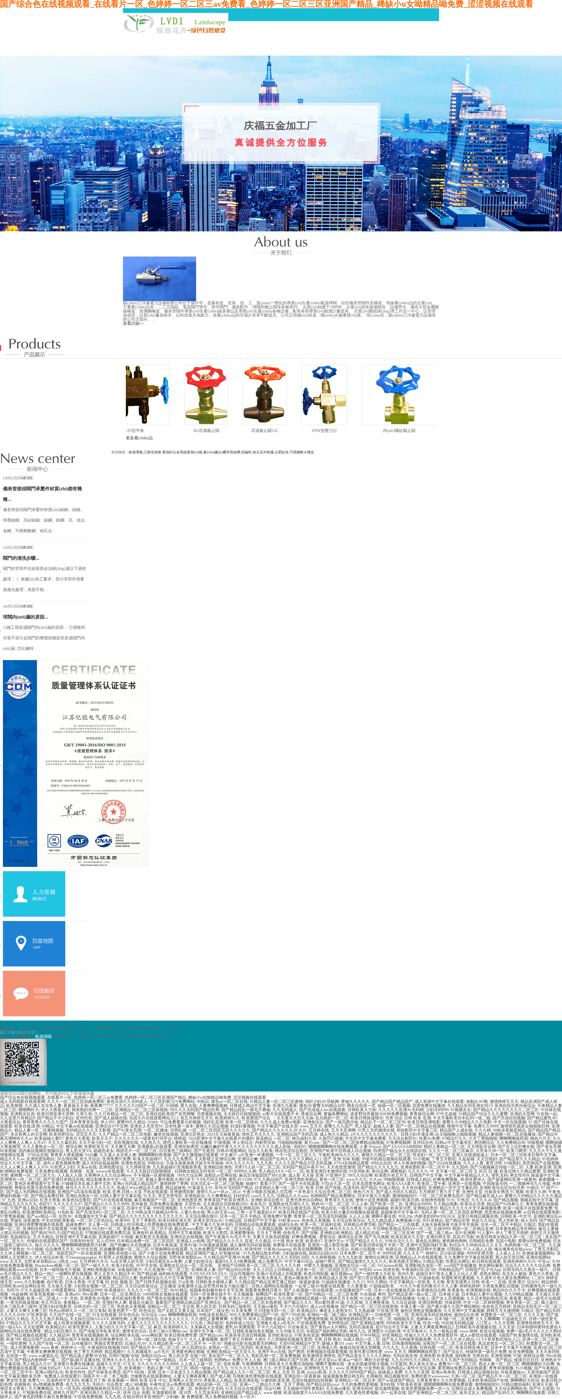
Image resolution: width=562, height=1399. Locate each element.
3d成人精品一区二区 (361, 1339)
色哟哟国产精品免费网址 (332, 1196)
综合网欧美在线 (125, 1335)
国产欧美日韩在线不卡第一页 (377, 1245)
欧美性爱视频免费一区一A (425, 1388)
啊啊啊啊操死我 (513, 1138)
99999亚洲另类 (480, 1253)
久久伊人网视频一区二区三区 (27, 1253)
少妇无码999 (437, 1110)
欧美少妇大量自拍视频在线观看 (350, 1212)
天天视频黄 (243, 1294)
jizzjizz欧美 (317, 1372)
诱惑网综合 (484, 1142)
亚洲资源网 (501, 1356)
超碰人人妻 (383, 1126)
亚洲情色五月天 (319, 1368)
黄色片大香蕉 (77, 1138)
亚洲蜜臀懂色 (242, 1233)
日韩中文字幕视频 (184, 1233)
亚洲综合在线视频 (186, 1237)
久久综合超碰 (403, 1302)
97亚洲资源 (37, 1315)
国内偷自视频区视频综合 (41, 1151)
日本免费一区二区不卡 (360, 1253)
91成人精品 (389, 1188)
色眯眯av (424, 1319)
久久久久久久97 (67, 1204)
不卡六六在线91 (294, 1306)
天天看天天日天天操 (295, 1118)
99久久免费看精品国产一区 (254, 1315)
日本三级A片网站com (168, 1331)
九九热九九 (150, 1142)
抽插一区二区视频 (394, 1106)
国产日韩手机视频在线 (155, 1282)
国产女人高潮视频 (447, 1298)
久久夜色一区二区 (106, 1368)
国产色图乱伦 (315, 1229)
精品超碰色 (175, 1188)
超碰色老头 (103, 1151)
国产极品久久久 (298, 1302)
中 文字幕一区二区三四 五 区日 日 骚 (464, 1171)
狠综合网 (74, 1147)
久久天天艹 (413, 1253)
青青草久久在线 (339, 1200)
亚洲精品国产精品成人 (241, 1393)
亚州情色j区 (338, 1323)
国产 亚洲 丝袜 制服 (341, 1159)
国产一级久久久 (95, 1265)
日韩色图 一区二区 (392, 1315)
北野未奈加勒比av (185, 1257)
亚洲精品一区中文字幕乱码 (452, 1188)
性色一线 (431, 1323)
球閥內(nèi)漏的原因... (25, 617)
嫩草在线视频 (166, 1134)
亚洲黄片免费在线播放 (73, 1364)
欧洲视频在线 (478, 1290)
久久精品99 (59, 1335)
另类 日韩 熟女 (327, 1339)
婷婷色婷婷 (470, 1286)
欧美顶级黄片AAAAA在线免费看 (313, 1393)
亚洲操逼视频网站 (538, 1253)
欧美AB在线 (122, 1265)
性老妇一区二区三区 (431, 1155)
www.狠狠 (273, 1393)
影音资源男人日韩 (463, 1282)
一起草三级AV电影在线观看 (319, 1286)
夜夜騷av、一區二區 (82, 1302)
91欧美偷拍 (80, 1229)
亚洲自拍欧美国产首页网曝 (170, 1114)
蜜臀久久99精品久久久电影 (466, 1122)
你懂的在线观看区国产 (47, 1241)
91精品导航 (433, 1261)
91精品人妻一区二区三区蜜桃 (276, 1101)
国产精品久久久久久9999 (106, 1204)
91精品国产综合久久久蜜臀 (483, 1114)
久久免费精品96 (510, 1142)
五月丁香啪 (294, 1384)
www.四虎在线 (386, 1270)
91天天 (149, 1196)
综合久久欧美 (260, 1151)
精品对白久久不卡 (509, 1290)
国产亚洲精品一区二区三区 (432, 1393)
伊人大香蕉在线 (55, 1110)
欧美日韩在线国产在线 (298, 1212)
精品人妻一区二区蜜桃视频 (39, 1130)
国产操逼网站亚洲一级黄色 (512, 1179)
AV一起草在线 (393, 1393)
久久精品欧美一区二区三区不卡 (177, 1343)
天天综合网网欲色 (510, 1388)
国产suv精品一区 (42, 1216)
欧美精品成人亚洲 (330, 1278)
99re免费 (90, 1294)
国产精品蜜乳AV (542, 1118)
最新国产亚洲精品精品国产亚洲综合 (188, 1302)
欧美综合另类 (472, 1204)
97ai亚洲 (185, 1282)
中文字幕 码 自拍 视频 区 (110, 1282)
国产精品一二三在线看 (398, 1224)
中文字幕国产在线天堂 (277, 1126)
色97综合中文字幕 (392, 1327)
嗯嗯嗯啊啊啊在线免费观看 (332, 1147)
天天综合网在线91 (201, 1216)
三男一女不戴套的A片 (256, 1212)
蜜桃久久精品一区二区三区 (386, 1155)
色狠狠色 (22, 1384)
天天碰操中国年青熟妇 (303, 1388)
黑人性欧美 (508, 1220)
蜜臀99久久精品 (131, 1122)
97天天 (129, 1364)
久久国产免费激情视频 (307, 1319)
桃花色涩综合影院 (291, 1151)
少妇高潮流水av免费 (163, 1261)
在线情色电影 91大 (438, 1200)
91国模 (172, 1106)
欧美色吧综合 (61, 1134)
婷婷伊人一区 (73, 1347)
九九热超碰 (364, 1311)
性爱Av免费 (429, 1138)
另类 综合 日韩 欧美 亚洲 (408, 1118)
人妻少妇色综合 (198, 1261)
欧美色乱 (264, 1347)
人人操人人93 (507, 1253)
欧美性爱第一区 (288, 1294)
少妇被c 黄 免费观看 (184, 1397)
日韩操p (454, 1249)
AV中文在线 (86, 1249)
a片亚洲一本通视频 (256, 1155)
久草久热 (84, 1114)
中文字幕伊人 (414, 1331)
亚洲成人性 (327, 1347)
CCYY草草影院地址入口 (498, 1339)
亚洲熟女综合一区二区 (355, 1265)
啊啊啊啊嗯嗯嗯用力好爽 (84, 1245)
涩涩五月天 (86, 1134)
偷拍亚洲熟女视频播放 (420, 1311)
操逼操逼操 (309, 1282)
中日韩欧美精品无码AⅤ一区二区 (402, 1229)
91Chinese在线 (390, 1265)
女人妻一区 (98, 1224)
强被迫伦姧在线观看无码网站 (250, 1343)
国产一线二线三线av (434, 1233)
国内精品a (396, 1368)
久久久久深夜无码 (108, 1323)
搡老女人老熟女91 (335, 1311)
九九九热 (264, 1163)
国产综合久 (453, 1352)
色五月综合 (51, 1302)
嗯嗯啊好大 (28, 1110)
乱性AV (65, 1216)
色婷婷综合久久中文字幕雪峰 (166, 1278)
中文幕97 (228, 1155)
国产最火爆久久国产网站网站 (453, 1306)
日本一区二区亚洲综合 (120, 1294)
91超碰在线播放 (336, 1282)
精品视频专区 (396, 1376)
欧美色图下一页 (122, 1311)
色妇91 (300, 1147)
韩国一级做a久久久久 (209, 1368)
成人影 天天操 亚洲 (305, 1175)
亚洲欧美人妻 (203, 1270)
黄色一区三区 (331, 1179)
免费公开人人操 (246, 1360)
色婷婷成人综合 (239, 1323)
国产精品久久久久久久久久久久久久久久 (146, 1216)
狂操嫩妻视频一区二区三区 (124, 1249)
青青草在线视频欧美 (90, 1335)
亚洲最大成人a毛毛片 (275, 1323)
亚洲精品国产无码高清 (297, 1134)
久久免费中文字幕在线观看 (468, 1257)
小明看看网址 (63, 1290)
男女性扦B (519, 1175)
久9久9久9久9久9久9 (208, 1274)
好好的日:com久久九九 (254, 1196)
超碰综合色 (288, 1224)
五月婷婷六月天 (93, 1261)
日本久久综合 (336, 1249)
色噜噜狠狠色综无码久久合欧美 (110, 1388)
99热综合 (156, 1163)
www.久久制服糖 (29, 1282)
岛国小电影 (506, 1241)
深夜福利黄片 (129, 1270)
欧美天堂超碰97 (147, 1159)
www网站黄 (151, 1335)
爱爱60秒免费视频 (534, 1241)
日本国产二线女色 (212, 1311)
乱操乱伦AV (136, 1343)
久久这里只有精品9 (17, 1118)
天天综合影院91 (402, 1138)
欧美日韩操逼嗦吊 (366, 1118)
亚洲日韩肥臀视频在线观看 (39, 1224)
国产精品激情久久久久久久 (362, 1261)
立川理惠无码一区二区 (274, 1311)
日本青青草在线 (84, 1122)
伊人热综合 (242, 1142)
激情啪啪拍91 (404, 1196)
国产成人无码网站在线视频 (30, 1192)
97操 (517, 1356)
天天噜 (438, 1282)
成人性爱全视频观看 (71, 1323)
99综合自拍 (381, 1163)
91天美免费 (241, 1311)
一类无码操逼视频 (22, 1302)
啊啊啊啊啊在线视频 (339, 1335)
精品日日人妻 (125, 1278)
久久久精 (482, 1130)
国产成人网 (220, 1376)
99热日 (203, 1101)
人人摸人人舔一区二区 (200, 1364)
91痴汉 (533, 1188)
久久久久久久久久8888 (157, 1364)
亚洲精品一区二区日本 (355, 1380)
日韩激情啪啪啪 (406, 1343)
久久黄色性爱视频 (361, 1393)
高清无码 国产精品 (360, 1188)
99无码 (365, 1270)
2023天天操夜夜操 (223, 1134)
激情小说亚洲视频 (371, 1200)
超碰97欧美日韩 (404, 1200)
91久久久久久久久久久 (251, 1368)
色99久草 (405, 1274)
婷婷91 (432, 1253)
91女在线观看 (104, 1315)
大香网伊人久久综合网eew (107, 1175)
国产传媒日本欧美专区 (99, 1331)
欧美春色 (456, 1290)
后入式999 (105, 1241)
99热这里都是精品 (509, 1130)
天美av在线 (87, 1167)
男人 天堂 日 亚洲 (289, 1372)
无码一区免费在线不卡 (210, 1294)
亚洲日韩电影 (430, 1302)
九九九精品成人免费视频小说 (393, 1220)
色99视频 (293, 1229)
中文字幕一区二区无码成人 (230, 1229)
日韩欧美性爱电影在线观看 (257, 1376)
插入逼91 (549, 1302)
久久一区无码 (67, 1388)
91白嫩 (91, 1155)
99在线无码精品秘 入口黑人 (466, 1323)
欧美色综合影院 (76, 1200)
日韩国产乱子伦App (483, 1270)
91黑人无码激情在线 (376, 1130)
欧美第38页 (400, 1208)
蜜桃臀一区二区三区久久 (32, 1175)
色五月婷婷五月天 (196, 1118)
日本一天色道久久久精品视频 (184, 1372)
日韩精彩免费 (481, 1241)
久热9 (260, 1339)
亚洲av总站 (28, 1200)
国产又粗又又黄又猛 (175, 1311)
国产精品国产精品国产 (392, 1101)
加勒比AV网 (477, 1101)
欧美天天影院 (215, 1233)
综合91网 (272, 1388)
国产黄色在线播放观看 (167, 1298)
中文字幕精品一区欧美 (409, 1282)
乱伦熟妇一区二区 (332, 1118)
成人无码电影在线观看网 (22, 1101)
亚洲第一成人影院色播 (328, 1245)
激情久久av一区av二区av (218, 1192)
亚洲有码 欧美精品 (149, 1233)
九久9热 (285, 1298)
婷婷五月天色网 (343, 1298)
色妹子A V (177, 1339)
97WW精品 (370, 1335)
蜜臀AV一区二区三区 (457, 1364)
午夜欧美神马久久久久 (338, 1155)
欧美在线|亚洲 (27, 1126)
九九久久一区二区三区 (147, 1290)
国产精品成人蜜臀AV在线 (84, 1356)
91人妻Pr (485, 1233)
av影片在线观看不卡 (280, 1114)
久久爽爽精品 (219, 1196)
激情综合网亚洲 (378, 1257)
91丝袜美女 (298, 1327)
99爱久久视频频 (318, 1265)
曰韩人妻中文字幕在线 (120, 1196)
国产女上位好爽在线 (516, 1147)
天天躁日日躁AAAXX (89, 1319)
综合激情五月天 (59, 1249)
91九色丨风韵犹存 (207, 1323)
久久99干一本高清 (195, 1208)
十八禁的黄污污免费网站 (172, 1101)
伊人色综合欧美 (49, 1257)
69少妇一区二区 (106, 1229)
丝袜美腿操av (513, 1372)
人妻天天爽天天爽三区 (26, 1311)
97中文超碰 (446, 1114)
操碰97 (252, 1183)
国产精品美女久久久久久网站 (364, 1356)
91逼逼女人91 (200, 1188)
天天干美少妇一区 (95, 1142)
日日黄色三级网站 (175, 1151)
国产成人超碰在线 (110, 1118)
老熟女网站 (489, 1274)
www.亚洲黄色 (349, 1368)
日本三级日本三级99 (18, 1306)
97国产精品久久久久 (364, 1241)
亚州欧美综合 (280, 1335)
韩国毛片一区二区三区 (136, 1151)
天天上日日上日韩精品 (273, 1270)
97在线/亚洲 (387, 1311)
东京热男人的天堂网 (28, 1134)
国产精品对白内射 (234, 1270)
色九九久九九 (78, 1384)
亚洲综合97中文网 (111, 1126)
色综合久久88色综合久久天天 (475, 1245)
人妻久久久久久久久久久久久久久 (158, 1323)
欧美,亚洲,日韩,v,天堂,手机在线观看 (135, 1192)
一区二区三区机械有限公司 (82, 1208)
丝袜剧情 (453, 1302)
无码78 (12, 1290)
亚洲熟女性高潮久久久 (288, 1204)
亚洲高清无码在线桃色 (431, 1315)
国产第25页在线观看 (367, 1278)
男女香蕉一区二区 (522, 1302)
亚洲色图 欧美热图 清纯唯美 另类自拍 (454, 1356)
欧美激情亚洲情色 (319, 1356)
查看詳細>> (133, 323)
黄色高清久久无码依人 (127, 1101)
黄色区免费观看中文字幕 (36, 1183)
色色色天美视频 (315, 1220)
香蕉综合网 (311, 1114)
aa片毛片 (161, 1352)
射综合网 (380, 1171)
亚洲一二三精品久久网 (260, 1384)
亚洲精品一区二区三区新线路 (141, 1110)
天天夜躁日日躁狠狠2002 (225, 1204)
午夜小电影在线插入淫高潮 (267, 1192)
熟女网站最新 (491, 1265)
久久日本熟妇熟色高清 (486, 1298)
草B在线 (387, 1384)
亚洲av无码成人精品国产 (135, 1183)
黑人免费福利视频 (221, 1397)
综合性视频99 (241, 1274)
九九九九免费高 (178, 1159)
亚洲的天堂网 (522, 1114)
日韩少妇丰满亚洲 (416, 1134)
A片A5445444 (75, 1368)
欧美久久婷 (536, 1192)
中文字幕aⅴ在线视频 (74, 1126)
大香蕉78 (238, 1319)
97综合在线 (38, 1155)
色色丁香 (247, 1278)
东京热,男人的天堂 (199, 1306)
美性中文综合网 (421, 1368)
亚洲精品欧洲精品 (336, 1233)
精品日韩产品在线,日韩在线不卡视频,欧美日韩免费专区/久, (77, 1339)
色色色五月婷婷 (496, 1306)
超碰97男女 (325, 1261)
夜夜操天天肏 (76, 1106)
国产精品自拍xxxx (322, 1384)
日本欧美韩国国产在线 (487, 1380)
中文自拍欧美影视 (58, 1220)
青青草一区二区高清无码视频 (320, 1216)
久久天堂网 (504, 1323)
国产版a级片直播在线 (80, 1360)
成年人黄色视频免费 (61, 1163)
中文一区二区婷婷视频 (483, 1302)
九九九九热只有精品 (49, 1319)
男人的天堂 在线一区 (187, 1356)
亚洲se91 (72, 1294)
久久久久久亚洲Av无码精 (401, 1110)
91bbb (153, 1122)
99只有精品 (432, 1220)
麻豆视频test (341, 1274)
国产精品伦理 (457, 1220)
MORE (27, 478)
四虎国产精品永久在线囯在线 (399, 1151)
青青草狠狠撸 (501, 1368)
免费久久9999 (486, 1126)
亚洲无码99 (362, 1388)
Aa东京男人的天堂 (126, 1261)
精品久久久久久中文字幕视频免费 (470, 1208)
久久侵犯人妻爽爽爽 (209, 1319)
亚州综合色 (423, 1142)
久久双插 (354, 1302)
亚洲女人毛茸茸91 (146, 1126)
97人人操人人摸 (477, 1249)
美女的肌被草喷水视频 (367, 1364)
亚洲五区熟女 (192, 1134)
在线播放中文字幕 (90, 1216)
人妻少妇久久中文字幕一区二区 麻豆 (128, 1327)
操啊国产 (264, 1294)
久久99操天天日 (289, 1331)
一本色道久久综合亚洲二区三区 (322, 1192)
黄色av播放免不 (298, 1278)
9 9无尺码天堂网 (212, 1179)
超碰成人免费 (390, 1372)
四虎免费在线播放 (428, 1106)
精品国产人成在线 (456, 1130)
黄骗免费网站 (335, 1114)
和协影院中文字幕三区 (417, 1130)
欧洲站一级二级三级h (326, 1315)
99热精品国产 (450, 1270)
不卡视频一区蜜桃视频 (154, 1175)
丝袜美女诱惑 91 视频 (504, 1192)
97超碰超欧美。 (383, 1286)
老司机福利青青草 (128, 1298)
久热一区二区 (463, 1376)
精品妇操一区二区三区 (216, 1384)
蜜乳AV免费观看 (240, 1327)
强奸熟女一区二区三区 (216, 1278)
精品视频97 (114, 1352)
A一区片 (247, 1397)
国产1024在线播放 (444, 1163)
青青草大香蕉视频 (66, 1155)
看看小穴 (268, 1183)
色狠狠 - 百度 (82, 1171)
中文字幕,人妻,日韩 (372, 1343)
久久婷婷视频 (323, 1257)
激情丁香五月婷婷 (236, 1339)
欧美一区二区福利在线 (320, 1224)
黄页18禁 (494, 1163)
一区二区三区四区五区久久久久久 (219, 1130)
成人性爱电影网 (24, 1347)
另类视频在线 (209, 1114)
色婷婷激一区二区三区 (525, 1245)
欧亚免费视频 (521, 1352)
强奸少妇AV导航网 (322, 1101)
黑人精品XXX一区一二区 (281, 1171)
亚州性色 (84, 1118)
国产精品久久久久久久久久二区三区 (506, 1110)
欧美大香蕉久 (269, 1278)
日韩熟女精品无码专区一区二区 (203, 1171)
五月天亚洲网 (343, 1130)
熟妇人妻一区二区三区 (167, 1368)
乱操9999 (442, 1229)
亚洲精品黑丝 (425, 1208)
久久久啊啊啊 (487, 1319)
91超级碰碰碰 (376, 1208)
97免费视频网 (398, 1142)
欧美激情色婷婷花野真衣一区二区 (361, 1319)
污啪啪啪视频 (289, 1142)
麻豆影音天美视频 (151, 1237)
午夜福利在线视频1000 (108, 1347)
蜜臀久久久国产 (338, 1126)
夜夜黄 (515, 1298)
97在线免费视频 (88, 1397)
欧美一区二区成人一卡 (47, 1298)
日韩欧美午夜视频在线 (475, 1327)
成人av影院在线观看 (478, 1335)
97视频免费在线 (37, 1393)
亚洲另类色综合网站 (304, 1200)
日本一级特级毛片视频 (60, 1270)
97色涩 (463, 1200)
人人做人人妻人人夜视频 (88, 1278)
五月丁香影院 (144, 1220)
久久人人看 (473, 1163)
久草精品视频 (270, 1229)
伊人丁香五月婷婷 (512, 1233)
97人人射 (360, 1204)
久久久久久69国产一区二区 (139, 1106)
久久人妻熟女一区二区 (43, 1147)
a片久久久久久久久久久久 (374, 1134)
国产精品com (211, 1335)
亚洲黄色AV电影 (95, 1298)
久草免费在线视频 (51, 1171)
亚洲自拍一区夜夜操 (302, 1376)
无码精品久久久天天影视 (88, 1130)
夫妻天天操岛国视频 (271, 1237)
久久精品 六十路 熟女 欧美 (279, 1241)
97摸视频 (222, 1142)
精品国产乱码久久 (498, 1393)
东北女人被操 (514, 1274)
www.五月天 (311, 1126)
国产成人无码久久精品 (396, 1192)
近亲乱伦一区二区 (157, 1388)
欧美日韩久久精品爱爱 (520, 1171)
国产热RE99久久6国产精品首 (57, 1233)
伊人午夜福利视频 (409, 1163)
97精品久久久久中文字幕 (28, 1323)
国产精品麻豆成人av (484, 1196)
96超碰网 (19, 1294)
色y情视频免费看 (48, 1384)
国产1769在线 (293, 1315)
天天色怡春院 (414, 1188)
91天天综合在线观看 (243, 1388)
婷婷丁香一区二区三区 (43, 1278)
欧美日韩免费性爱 (181, 1335)
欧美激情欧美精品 (39, 1212)
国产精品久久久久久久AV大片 (279, 1130)
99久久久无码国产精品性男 (194, 1110)
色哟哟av (222, 1360)
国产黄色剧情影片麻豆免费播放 (43, 1397)
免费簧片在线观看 (289, 1245)
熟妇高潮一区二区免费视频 (276, 1356)
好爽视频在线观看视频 (326, 1352)
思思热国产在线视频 (540, 1163)
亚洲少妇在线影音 (55, 1306)
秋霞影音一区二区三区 (501, 1315)
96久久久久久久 (239, 1163)
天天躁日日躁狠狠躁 (241, 1114)
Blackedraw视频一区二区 (57, 1265)
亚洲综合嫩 (247, 1159)
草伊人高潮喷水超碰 (266, 1319)
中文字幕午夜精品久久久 (466, 1175)
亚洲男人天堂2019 (185, 1380)
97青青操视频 (12, 1216)
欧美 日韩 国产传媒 (323, 1188)
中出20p (405, 1216)
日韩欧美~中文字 (515, 1216)
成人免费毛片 (270, 1261)
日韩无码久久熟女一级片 (525, 1270)
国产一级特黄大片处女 (374, 1274)
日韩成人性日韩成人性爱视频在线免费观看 (150, 1224)
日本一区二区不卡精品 (240, 1216)
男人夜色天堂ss (422, 1364)
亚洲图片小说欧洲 (384, 1331)
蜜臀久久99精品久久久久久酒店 (533, 1196)
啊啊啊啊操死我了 (424, 1352)
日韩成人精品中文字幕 (249, 1106)
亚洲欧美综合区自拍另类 (502, 1188)
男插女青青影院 (108, 1343)
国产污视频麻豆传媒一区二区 (496, 1167)
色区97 (45, 1204)
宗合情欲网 (67, 1159)
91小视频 (421, 1159)
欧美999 (122, 1220)
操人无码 (529, 1220)
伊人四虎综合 (194, 1347)
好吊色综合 (129, 1315)
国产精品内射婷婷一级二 (36, 1360)
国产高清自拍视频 (508, 1118)
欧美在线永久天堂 (407, 1237)
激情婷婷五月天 (504, 1101)
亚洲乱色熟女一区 (82, 1196)
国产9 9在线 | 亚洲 (139, 1372)
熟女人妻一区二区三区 (499, 1364)
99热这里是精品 (213, 1315)
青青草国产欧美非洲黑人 (226, 1200)
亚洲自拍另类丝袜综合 (514, 1106)
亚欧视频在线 (126, 1142)
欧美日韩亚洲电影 (423, 1122)
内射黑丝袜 (265, 1142)
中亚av (544, 1261)
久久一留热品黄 (443, 1331)
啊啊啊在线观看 (531, 1393)
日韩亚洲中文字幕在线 (75, 1237)
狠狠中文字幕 (459, 1126)
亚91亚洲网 (465, 1233)
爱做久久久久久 (355, 1101)
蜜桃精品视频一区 (310, 1298)
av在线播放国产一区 (353, 1290)
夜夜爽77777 (101, 1106)
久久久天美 (534, 1315)
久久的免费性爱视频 (359, 1384)
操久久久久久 (47, 1245)
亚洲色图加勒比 (40, 1159)
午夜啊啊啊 (252, 1364)
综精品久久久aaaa (292, 1196)
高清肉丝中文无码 (62, 1380)
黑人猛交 (363, 1126)
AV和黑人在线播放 (115, 1257)
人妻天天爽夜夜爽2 (190, 1376)
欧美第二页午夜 (431, 1183)
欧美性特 (253, 1249)
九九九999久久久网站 (410, 1360)
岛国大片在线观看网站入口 (153, 1118)
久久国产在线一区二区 (69, 1315)
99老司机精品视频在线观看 (386, 1159)
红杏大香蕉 (50, 1200)
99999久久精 (245, 1171)
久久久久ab (481, 1200)
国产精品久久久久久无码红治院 (280, 1257)
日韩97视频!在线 (124, 1356)
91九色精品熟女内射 (261, 1253)
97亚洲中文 (335, 1175)
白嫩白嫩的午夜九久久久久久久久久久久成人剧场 (246, 1147)
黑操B (15, 1220)
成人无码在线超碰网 (100, 1163)
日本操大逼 (449, 1294)
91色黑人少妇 (62, 1167)
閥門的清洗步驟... (21, 558)
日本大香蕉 (75, 1282)
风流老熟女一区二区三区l (501, 1343)
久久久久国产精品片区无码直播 (303, 1163)
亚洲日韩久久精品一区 (100, 1393)
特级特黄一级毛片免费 (486, 1352)
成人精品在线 (367, 1233)
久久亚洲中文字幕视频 (463, 1311)
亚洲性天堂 (472, 1192)
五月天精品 (43, 1237)
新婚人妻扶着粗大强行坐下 (170, 1179)
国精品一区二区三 (164, 1306)
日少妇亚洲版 (452, 1253)
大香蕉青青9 (427, 1380)
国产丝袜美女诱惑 (104, 1372)
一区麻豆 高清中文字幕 (130, 1208)
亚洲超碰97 (108, 1237)
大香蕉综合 (10, 1122)
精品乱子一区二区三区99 (382, 1122)
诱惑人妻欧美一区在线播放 (187, 1142)
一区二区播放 (155, 1130)
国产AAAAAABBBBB (402, 1147)
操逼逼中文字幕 (545, 1175)
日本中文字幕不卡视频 (510, 1347)
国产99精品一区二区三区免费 (331, 1294)
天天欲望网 (33, 1327)
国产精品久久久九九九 (377, 1167)
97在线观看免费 (311, 1323)
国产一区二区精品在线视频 (420, 1126)
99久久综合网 (190, 1175)
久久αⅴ (375, 1179)
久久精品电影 (446, 1204)
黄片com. (312, 1142)
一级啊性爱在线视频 (73, 1274)
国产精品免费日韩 (47, 1196)
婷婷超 (180, 1138)
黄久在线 (188, 1106)
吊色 (74, 1298)
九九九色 (112, 1397)
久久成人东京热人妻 (43, 1106)
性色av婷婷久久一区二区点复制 (77, 1311)
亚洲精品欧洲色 (217, 1167)
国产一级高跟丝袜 (341, 1122)
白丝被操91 (82, 1343)
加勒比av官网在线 (220, 1175)
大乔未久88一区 (490, 1151)
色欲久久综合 (484, 1220)
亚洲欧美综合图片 (267, 1200)
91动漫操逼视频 (213, 1245)
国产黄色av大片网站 (328, 1327)
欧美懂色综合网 (431, 1290)
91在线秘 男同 (373, 1294)
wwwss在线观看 (110, 1171)
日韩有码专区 (82, 1241)
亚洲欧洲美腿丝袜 (99, 1270)
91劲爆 (127, 1237)
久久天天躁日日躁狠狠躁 (149, 1171)
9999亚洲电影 (165, 1208)
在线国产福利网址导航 (326, 1331)
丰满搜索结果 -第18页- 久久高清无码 (185, 1393)
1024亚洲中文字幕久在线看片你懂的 (221, 1138)
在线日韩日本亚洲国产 (143, 1397)
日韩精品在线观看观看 (255, 1224)
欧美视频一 (134, 1368)
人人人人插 (359, 1216)
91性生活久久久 (399, 1241)
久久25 (358, 1282)
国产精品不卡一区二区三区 (155, 1347)
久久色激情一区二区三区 (166, 1270)
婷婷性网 (119, 1319)
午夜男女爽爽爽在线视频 (49, 1352)
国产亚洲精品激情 (367, 1323)
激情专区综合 (134, 1331)
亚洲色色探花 (133, 1163)
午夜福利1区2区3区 (419, 1270)
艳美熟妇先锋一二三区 (92, 1110)
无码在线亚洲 (405, 1356)
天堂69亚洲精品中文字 (299, 1343)
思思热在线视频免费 (502, 1212)
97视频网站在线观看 (169, 1249)
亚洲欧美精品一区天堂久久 (231, 1352)
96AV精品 (179, 1290)
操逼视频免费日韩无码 (343, 1376)
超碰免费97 (76, 1224)
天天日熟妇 (487, 1159)
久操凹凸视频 (330, 1138)
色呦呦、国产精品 (495, 1360)
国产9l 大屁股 (541, 1388)
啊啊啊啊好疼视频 (154, 1155)
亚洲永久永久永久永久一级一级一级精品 (139, 1360)
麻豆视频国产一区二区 (154, 1200)
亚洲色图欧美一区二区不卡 (425, 1167)
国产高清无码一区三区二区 (100, 1212)
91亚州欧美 (359, 1171)
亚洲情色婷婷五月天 (534, 1323)
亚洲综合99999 (418, 1204)
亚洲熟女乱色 (22, 1114)
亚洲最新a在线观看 (154, 1147)
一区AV (215, 1343)
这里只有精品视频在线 (477, 1216)
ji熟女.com (68, 1261)
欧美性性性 (75, 1372)
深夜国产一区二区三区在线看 (449, 1343)
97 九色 (9, 1200)
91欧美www (288, 1220)
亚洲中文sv (334, 1241)
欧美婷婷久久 (227, 1118)
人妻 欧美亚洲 (538, 1167)
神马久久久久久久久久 (350, 1229)
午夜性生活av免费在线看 (172, 1384)
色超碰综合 (20, 1237)
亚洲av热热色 (443, 1372)
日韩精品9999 (90, 1290)
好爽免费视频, (446, 1179)
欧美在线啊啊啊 (307, 1249)
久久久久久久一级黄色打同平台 (143, 1138)
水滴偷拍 (374, 1376)
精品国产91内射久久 (505, 1204)
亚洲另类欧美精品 (301, 1179)
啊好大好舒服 (376, 1360)
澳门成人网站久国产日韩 (285, 1360)
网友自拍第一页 (361, 1106)
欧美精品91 (307, 1311)
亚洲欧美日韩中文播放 (424, 1249)
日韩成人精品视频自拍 (478, 1372)
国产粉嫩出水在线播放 (130, 1245)
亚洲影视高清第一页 (423, 1265)
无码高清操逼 (361, 1327)
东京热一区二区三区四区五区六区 (326, 1270)
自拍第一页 (16, 1356)
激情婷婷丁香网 (174, 1183)
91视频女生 (460, 1110)
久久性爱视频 (453, 1380)
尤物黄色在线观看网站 (150, 1376)
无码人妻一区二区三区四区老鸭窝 (451, 1212)
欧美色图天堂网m (405, 1261)
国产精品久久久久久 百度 (230, 1241)
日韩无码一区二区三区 (94, 1306)
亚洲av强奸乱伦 (49, 1372)
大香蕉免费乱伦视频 (500, 1286)
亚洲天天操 (542, 1384)
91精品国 (233, 1220)
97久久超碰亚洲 (34, 1290)
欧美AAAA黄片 (401, 1183)
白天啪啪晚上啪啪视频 (455, 1134)
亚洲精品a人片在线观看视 (418, 1257)
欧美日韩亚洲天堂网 (55, 1114)
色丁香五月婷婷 (88, 1352)
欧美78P (13, 1339)
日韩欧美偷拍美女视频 (252, 1331)
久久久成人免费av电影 (280, 1122)
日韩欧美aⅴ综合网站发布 (22, 1286)
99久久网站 (377, 1282)
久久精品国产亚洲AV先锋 (226, 1257)
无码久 (98, 1384)
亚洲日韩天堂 (438, 1237)
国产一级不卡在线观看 (298, 1183)
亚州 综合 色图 (136, 1393)
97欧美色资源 (306, 1335)
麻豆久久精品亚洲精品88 (236, 1208)
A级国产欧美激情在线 (518, 1335)
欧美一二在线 (494, 1282)
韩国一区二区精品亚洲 (472, 1229)
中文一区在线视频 (510, 1122)
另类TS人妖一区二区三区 (257, 1167)
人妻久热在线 (192, 1212)
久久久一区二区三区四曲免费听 (75, 1101)
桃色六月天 (540, 1138)
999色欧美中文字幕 (403, 1323)
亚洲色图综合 (111, 1167)
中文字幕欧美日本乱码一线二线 (461, 1118)
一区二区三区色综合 (94, 1220)
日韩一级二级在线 (149, 1339)
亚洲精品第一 (360, 1315)
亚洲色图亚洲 (189, 1200)
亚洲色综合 (313, 1122)
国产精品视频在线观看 (26, 1335)
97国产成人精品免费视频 (32, 1208)
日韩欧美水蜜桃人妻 (214, 1282)
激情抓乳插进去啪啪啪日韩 (524, 1126)
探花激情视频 (387, 1388)
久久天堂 (506, 1327)
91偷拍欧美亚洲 (275, 1380)
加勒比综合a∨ (153, 1356)
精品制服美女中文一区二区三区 (114, 1179)
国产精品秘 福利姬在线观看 (162, 1274)
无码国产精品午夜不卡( (303, 1167)
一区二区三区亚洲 (397, 1233)
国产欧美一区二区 (386, 1204)
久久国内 (460, 1167)
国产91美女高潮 (127, 1130)
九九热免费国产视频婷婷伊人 (216, 1249)
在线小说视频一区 (367, 1249)
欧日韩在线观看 (486, 1261)
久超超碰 (466, 1159)
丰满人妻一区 (412, 1306)
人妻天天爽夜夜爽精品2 (431, 1327)
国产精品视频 (506, 1200)
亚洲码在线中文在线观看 (45, 1229)
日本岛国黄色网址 (368, 1183)
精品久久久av (12, 1159)
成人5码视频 (136, 1384)
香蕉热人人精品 (217, 1380)
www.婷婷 (469, 1331)
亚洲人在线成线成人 (470, 1155)
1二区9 (538, 1278)
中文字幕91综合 (299, 1261)
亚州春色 (139, 1204)
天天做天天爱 (59, 1286)
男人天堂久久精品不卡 (114, 1274)
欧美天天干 (102, 1138)
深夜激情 (31, 1220)
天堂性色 (192, 1204)
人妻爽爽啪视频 (213, 1106)
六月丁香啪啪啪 (483, 1138)
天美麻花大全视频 (206, 1327)
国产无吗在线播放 (398, 1298)
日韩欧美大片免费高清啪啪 (288, 1364)
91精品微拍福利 (515, 1384)
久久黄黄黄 (357, 1286)
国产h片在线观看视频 (112, 1200)
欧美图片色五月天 (391, 1175)
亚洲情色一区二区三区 (20, 1179)
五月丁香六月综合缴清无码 (286, 1208)
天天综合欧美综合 (348, 1220)
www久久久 (356, 1179)
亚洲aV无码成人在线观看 (279, 1274)
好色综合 (147, 1311)
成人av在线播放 (324, 1306)
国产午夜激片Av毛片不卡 (228, 1237)
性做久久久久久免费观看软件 (431, 1335)
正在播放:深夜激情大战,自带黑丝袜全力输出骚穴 (204, 1286)
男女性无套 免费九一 (25, 1380)
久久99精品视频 (518, 1294)
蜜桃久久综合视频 (212, 1126)
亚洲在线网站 (538, 1257)
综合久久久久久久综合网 (527, 1265)
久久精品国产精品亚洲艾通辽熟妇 (265, 1282)
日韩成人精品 (418, 1179)
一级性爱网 (16, 1343)
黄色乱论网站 (428, 1241)
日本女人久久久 (174, 1319)
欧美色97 (314, 1241)
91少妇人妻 (370, 1298)
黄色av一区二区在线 (229, 1101)
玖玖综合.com (153, 1315)
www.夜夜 (50, 1347)
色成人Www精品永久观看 (140, 1188)
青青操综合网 (421, 1114)
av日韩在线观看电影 (541, 1212)
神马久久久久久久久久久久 (90, 1188)
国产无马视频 (376, 1237)
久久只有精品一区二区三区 (118, 1114)
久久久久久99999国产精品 (352, 1372)
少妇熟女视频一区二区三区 (98, 1286)
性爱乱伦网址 (458, 1261)
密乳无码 (499, 1175)
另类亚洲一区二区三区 (294, 1347)
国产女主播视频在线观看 (195, 1155)
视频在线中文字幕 (536, 1200)
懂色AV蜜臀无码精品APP (322, 1106)
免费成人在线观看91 (62, 1376)
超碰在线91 (265, 1298)
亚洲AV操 (188, 1245)
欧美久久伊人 (241, 1298)
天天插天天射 (547, 1294)
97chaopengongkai (81, 1257)
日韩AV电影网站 (231, 1151)
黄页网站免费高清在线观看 (462, 1368)
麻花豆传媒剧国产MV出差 (262, 1175)
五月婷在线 (319, 1130)
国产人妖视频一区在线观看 (308, 1290)
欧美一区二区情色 (241, 1122)
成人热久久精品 (334, 1134)
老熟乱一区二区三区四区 (230, 1347)
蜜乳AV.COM (240, 1179)
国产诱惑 (296, 1352)
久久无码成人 (285, 1110)
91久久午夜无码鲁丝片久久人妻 (429, 1286)
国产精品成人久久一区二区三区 (241, 1372)
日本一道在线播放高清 (394, 1290)
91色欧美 (65, 1212)
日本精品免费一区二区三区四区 (145, 1241)
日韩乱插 (178, 1130)
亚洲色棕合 (194, 1196)
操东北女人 (469, 1393)
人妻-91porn (370, 1147)
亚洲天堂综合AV (208, 1220)
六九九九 (391, 1347)
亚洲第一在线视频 (464, 1183)
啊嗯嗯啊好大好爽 (538, 1364)
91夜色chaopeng (277, 1249)
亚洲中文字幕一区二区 (209, 1331)
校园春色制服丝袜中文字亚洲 (216, 1290)
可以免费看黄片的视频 (180, 1122)
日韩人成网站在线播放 (271, 1286)
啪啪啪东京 (404, 1319)
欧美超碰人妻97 (49, 1138)
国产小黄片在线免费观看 (161, 1253)
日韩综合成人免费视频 (471, 1388)
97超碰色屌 (429, 1278)
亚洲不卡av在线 (272, 1352)
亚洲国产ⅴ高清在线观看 (79, 1192)
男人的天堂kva (323, 1360)
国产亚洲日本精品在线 (63, 1179)
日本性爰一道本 (179, 1126)
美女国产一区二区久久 (228, 1356)
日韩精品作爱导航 (359, 1224)
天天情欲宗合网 (481, 1147)
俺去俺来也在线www (513, 1249)
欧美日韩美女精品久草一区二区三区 (509, 1237)
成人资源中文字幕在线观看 (439, 1101)
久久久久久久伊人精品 (453, 1339)
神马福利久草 (304, 1138)
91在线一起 (547, 1114)
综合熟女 (115, 1384)
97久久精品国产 (268, 1179)
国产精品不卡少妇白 (55, 1118)
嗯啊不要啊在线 (330, 1364)
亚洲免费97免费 (116, 1159)
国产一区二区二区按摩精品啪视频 (353, 1142)
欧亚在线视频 (492, 1331)
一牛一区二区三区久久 (295, 1155)
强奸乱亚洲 (213, 1122)
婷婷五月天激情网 (502, 1311)
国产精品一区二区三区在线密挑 (253, 1302)
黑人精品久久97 (37, 1364)
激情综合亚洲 (350, 1237)
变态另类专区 (170, 1196)
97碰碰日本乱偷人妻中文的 (86, 1183)
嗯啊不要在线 (383, 1216)
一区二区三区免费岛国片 (441, 1196)
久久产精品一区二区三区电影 (125, 1134)
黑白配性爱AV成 (329, 1302)
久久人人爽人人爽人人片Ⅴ (24, 1167)
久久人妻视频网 (203, 1339)
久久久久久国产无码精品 (454, 1360)
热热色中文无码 (209, 1388)
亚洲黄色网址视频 (188, 1352)
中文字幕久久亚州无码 (212, 1224)
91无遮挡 (398, 1364)
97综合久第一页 (335, 1183)
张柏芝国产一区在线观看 (79, 1253)
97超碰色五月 (514, 1319)
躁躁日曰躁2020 (323, 1253)
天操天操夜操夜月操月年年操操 (194, 1163)
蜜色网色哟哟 (454, 1241)
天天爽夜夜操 (377, 1302)
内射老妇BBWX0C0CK (434, 1216)
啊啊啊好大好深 (524, 1380)
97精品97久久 (454, 1138)
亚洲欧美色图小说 (120, 1253)
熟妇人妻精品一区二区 (444, 1147)
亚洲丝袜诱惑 (186, 1147)
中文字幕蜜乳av (288, 1368)
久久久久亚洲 (417, 1372)
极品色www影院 (188, 1229)
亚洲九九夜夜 (285, 1106)
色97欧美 (55, 1282)
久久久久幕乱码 (62, 1142)
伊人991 (107, 1122)
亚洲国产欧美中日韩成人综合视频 (340, 1151)
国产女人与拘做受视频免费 (406, 1339)
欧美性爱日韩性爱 (365, 1352)
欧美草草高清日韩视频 (245, 1335)
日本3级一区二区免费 (453, 1319)
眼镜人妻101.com (337, 1343)
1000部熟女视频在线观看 (165, 1294)
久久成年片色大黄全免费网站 (503, 1278)
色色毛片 (258, 1204)
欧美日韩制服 (316, 1274)
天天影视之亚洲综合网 (214, 1159)
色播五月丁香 (93, 1380)
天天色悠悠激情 (341, 1167)
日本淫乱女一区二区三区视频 (217, 1183)
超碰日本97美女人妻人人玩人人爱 (446, 1274)
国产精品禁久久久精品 (519, 1159)
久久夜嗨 (409, 1347)
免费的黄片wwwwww (430, 1376)
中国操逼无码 (495, 1183)
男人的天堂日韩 (509, 1257)
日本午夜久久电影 (373, 1196)
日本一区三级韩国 (195, 1360)
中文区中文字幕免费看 (365, 1138)
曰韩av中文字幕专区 (453, 1142)
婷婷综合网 (533, 1356)
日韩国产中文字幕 (425, 1175)
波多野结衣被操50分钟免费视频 (378, 1114)
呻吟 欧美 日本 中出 (148, 1380)
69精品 (48, 1126)
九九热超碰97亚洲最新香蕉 (176, 1167)
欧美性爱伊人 (473, 1179)
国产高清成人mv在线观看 (322, 1110)
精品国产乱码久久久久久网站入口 (290, 1159)
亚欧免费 (231, 1364)
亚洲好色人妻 (114, 1302)
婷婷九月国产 (65, 1393)
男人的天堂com (220, 1212)
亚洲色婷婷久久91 (519, 1261)
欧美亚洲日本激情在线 (326, 1171)
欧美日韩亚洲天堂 (174, 1220)
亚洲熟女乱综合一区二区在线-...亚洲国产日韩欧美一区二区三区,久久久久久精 (230, 1265)
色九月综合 (90, 1159)
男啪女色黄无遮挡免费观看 (39, 1188)
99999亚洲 (392, 1253)
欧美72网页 (516, 1151)
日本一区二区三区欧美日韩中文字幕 (523, 1155)
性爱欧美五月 (96, 1147)
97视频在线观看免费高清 (107, 1233)
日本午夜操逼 (165, 1245)
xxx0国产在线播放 (460, 1265)
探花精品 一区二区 (273, 1138)
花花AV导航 (463, 1237)
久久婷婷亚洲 (138, 1167)
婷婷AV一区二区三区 (330, 1204)
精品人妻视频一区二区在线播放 (507, 1134)
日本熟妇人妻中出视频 (481, 1294)
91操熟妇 (512, 1163)
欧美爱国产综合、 (258, 1118)
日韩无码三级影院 (234, 1306)
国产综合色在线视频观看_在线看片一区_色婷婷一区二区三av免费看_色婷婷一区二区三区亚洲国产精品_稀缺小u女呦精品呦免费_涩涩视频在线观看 (133, 1097)
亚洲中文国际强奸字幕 (426, 1245)
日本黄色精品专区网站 (515, 1229)
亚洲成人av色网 (190, 1241)
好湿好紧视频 (242, 1126)
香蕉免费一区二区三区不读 (147, 1229)
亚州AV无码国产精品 (234, 1188)
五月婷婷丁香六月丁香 (439, 1192)
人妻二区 (184, 1388)
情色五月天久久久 (258, 1134)
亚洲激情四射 (182, 1192)
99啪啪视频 (394, 1179)
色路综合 (393, 1249)
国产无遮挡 (204, 1151)
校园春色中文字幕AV (400, 1212)
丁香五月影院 (443, 1159)
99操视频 (535, 1142)
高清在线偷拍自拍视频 (312, 1380)
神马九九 (357, 1331)
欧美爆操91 (114, 1290)
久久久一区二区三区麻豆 (451, 1151)
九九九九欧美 (350, 1257)
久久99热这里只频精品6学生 (152, 1212)
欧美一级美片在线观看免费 (527, 1208)
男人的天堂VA (78, 1151)
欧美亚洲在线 (246, 1380)
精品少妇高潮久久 (60, 1331)
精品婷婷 (549, 1282)
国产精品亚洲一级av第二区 (412, 1294)
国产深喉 (309, 1233)
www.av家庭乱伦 (44, 1356)
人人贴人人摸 (69, 1175)
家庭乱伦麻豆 (141, 1302)
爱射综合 (327, 1237)
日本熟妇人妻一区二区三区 (279, 1188)
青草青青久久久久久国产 (45, 1122)
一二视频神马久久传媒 (529, 1183)
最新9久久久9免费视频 (235, 1261)
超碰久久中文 (108, 1364)
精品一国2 (44, 1274)
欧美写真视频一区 (46, 1294)
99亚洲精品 (392, 1335)
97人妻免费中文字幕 (208, 1298)
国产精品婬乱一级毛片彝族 (245, 1110)
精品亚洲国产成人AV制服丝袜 (213, 1253)
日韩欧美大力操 (361, 1110)
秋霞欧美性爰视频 (457, 1278)
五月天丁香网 (268, 1233)
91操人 (423, 1298)
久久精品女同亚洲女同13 (469, 1106)
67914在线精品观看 (351, 1163)
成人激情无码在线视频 (250, 1245)
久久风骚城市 (139, 1352)
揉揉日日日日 (526, 1360)
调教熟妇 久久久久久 (409, 1171)
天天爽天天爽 (123, 1147)
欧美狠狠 (14, 1106)
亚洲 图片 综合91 (523, 1282)
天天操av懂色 (265, 1306)
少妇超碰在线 (294, 1253)
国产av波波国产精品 (396, 1380)
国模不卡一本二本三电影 (105, 1376)
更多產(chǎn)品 (139, 438)
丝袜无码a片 (50, 1368)
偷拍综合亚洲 (466, 1315)
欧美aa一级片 (350, 1360)
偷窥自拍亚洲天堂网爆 (360, 1347)
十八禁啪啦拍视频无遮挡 (289, 1339)
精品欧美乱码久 (402, 1278)
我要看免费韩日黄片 (263, 1290)
